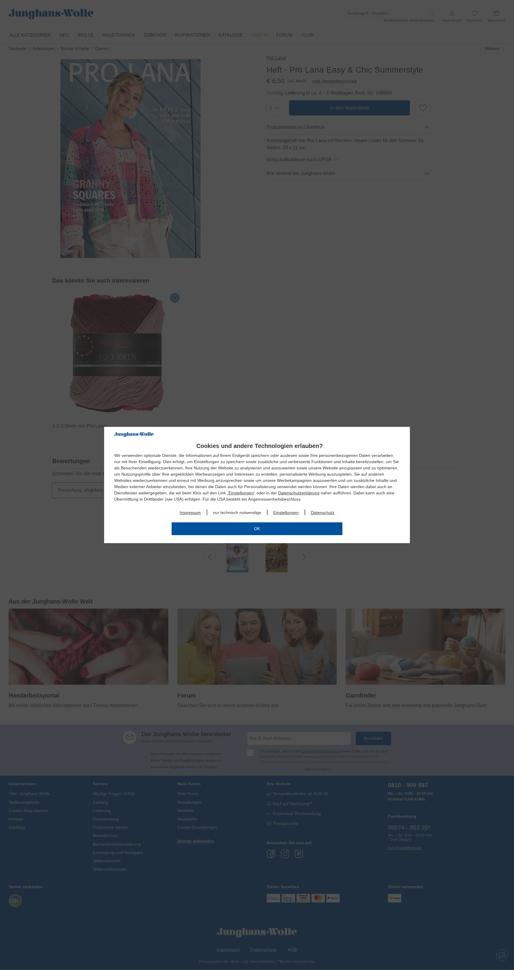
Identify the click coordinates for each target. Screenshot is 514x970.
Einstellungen (241, 493)
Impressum (190, 512)
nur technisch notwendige (237, 512)
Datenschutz (322, 512)
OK (257, 528)
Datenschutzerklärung (298, 493)
